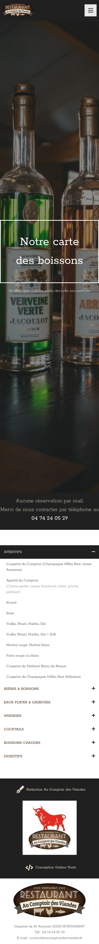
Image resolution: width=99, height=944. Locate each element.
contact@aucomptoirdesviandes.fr (56, 938)
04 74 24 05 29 (53, 932)
